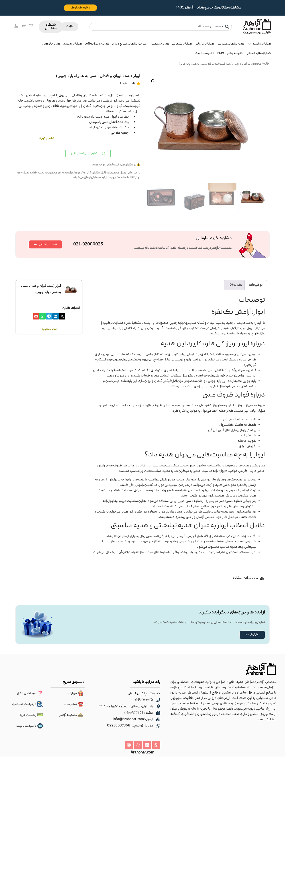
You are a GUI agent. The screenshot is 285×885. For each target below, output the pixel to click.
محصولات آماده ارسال (246, 63)
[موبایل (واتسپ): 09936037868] (158, 726)
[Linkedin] (147, 745)
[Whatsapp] (156, 745)
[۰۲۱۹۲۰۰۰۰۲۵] (158, 700)
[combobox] (161, 27)
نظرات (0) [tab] (235, 285)
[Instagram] (129, 745)
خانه (266, 63)
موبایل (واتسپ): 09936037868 (130, 725)
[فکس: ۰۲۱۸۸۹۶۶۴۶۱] (158, 713)
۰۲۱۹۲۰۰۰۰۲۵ (144, 700)
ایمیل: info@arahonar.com (133, 719)
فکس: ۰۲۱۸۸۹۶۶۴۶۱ (138, 712)
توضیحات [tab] (256, 285)
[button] (152, 81)
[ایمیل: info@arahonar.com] (158, 719)
